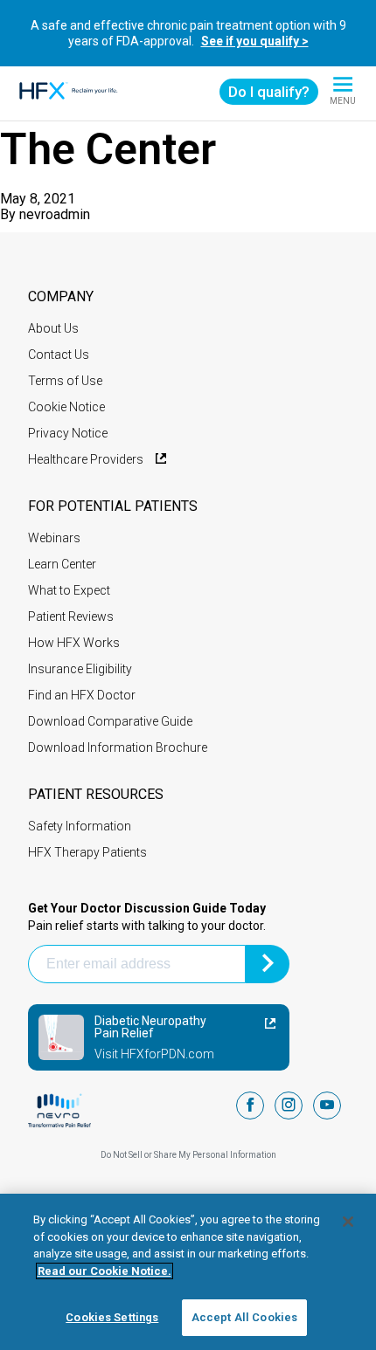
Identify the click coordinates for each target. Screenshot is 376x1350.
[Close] (348, 1221)
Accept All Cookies (244, 1317)
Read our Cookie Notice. (104, 1271)
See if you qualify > (255, 41)
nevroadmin (54, 214)
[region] (188, 1272)
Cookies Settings (112, 1317)
